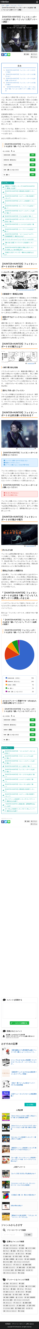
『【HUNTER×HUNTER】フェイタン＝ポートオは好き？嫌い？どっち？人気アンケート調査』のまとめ (20, 88)
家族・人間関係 (10, 1259)
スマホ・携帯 (8, 1262)
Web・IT (18, 1264)
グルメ (29, 1251)
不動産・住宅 (20, 1270)
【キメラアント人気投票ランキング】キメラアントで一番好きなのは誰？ (19, 800)
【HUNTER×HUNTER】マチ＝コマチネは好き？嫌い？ (19, 775)
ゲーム (21, 1251)
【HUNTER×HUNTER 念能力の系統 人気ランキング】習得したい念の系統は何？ (19, 248)
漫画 (14, 1251)
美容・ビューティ (10, 1267)
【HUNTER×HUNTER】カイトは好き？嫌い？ (18, 766)
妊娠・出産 (8, 1256)
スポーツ (14, 1245)
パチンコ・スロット (11, 1273)
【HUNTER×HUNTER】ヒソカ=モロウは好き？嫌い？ (19, 225)
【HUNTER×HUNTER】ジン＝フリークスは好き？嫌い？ (19, 230)
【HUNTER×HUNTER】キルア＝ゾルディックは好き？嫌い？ (19, 212)
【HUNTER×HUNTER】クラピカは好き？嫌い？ (18, 216)
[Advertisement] (19, 913)
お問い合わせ (30, 1324)
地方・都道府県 (31, 1259)
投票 (32, 154)
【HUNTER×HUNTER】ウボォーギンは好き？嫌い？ (18, 785)
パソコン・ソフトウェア (22, 1262)
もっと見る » (30, 1104)
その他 (22, 1273)
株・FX (30, 1270)
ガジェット (8, 1264)
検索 (29, 1234)
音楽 (22, 1248)
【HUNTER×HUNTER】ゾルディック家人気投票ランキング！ (19, 197)
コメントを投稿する (21, 1023)
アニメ (7, 1251)
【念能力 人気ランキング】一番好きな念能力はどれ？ (19, 253)
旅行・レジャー (10, 1253)
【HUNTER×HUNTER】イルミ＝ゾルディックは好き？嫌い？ (19, 762)
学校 (27, 1256)
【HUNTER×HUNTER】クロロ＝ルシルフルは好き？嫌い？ (18, 757)
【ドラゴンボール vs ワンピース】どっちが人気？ (19, 239)
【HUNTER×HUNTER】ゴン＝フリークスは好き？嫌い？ (19, 207)
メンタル (20, 1259)
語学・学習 (32, 1267)
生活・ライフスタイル (11, 1248)
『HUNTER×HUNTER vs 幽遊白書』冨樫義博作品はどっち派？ (19, 805)
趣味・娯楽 (22, 1267)
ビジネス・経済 (9, 1270)
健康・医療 (28, 1264)
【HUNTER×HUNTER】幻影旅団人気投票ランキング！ (19, 192)
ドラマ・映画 (31, 1248)
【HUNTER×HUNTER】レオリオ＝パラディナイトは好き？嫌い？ (19, 220)
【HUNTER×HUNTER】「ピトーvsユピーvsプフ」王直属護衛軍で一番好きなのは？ (19, 235)
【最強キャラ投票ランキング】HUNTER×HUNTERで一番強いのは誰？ (19, 187)
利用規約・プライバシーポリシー (15, 1324)
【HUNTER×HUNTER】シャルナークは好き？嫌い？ (18, 780)
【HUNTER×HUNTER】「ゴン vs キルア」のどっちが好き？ (19, 752)
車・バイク (21, 1253)
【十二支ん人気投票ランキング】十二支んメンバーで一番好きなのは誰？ (19, 810)
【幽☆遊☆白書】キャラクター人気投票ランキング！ (19, 243)
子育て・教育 (18, 1256)
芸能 (7, 1245)
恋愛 (22, 1245)
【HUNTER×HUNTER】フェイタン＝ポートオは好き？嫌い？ (19, 770)
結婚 (29, 1253)
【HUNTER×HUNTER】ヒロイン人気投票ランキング (19, 202)
